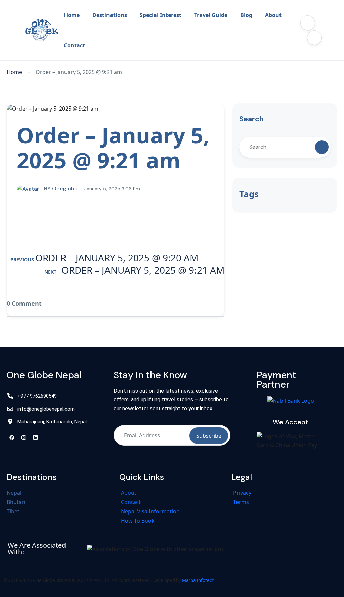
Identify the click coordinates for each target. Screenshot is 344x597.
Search (251, 119)
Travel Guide (210, 15)
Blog (246, 15)
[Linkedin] (35, 438)
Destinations (109, 15)
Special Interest (160, 15)
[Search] (322, 147)
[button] (307, 22)
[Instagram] (23, 438)
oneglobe (60, 188)
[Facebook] (12, 438)
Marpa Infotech (198, 580)
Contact (74, 45)
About (273, 15)
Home (72, 15)
